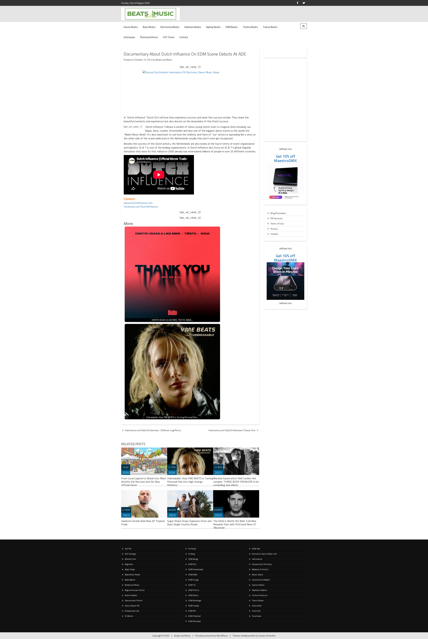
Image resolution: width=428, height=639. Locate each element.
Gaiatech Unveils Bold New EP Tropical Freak (143, 522)
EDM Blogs (193, 559)
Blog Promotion (278, 213)
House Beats (131, 27)
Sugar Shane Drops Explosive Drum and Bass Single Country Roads (189, 522)
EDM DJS (192, 564)
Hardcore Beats (192, 27)
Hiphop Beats (213, 27)
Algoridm (129, 564)
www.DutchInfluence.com (138, 203)
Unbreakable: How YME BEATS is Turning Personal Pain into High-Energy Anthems (190, 481)
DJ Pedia (192, 548)
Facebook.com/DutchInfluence (141, 207)
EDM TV (191, 584)
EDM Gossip (193, 605)
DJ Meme (129, 616)
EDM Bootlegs (194, 600)
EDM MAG (192, 574)
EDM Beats (232, 27)
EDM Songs (193, 579)
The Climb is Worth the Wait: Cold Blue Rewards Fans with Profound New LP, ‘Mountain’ (234, 524)
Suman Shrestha (267, 635)
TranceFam (257, 605)
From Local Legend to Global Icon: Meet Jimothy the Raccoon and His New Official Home (143, 481)
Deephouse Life (132, 610)
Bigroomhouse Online (135, 590)
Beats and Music (164, 59)
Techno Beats (250, 27)
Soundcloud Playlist (261, 579)
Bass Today (130, 569)
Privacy (274, 228)
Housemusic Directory (262, 564)
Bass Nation (130, 579)
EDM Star (256, 548)
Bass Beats (149, 27)
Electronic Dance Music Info (264, 553)
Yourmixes (256, 616)
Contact (183, 37)
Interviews (129, 37)
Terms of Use (277, 223)
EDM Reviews (194, 621)
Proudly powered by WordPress (211, 635)
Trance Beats (270, 27)
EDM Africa (193, 595)
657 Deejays (130, 553)
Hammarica (257, 559)
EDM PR (192, 610)
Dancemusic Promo (133, 600)
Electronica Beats (169, 27)
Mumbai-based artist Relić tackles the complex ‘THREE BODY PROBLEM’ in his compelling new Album (236, 481)
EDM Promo (193, 590)
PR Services (277, 218)
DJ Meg (191, 553)
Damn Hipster (131, 595)
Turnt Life (256, 610)
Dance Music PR (132, 605)
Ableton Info (130, 559)
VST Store (168, 37)
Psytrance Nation (259, 590)
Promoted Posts (149, 37)
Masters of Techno (260, 569)
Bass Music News (132, 574)
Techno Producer (259, 595)
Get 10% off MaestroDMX (285, 158)
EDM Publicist (194, 616)
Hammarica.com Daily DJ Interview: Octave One (232, 430)
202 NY (128, 548)
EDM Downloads (195, 569)
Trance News (257, 600)
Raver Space (257, 574)
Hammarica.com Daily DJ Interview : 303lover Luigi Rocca (153, 430)
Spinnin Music (258, 584)
